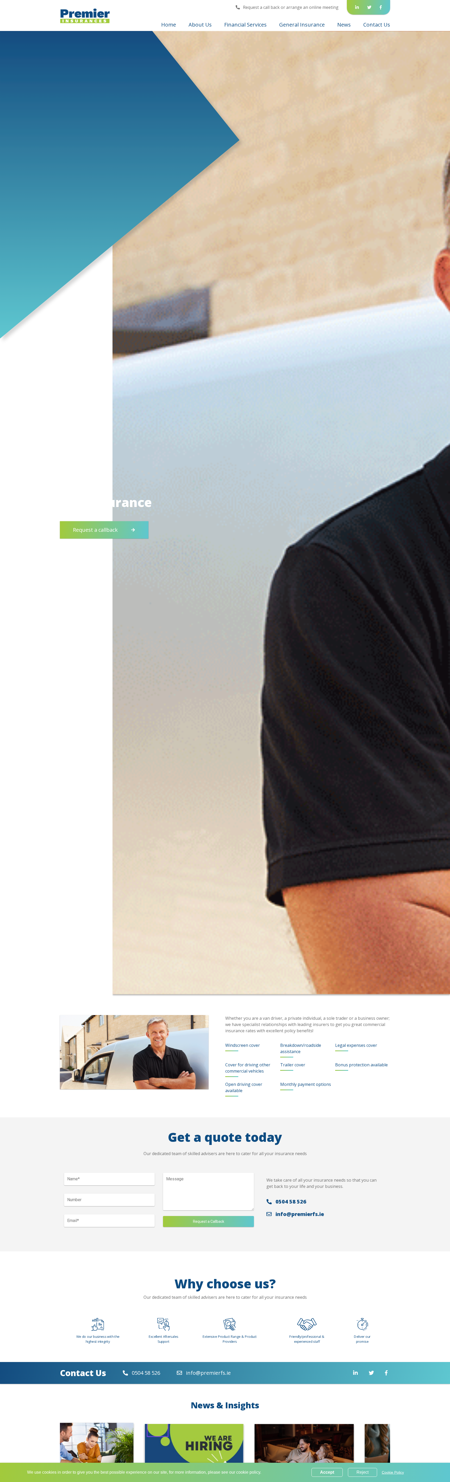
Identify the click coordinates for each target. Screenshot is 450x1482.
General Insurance (302, 24)
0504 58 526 (290, 1201)
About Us (200, 24)
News (344, 24)
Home (168, 24)
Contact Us (376, 24)
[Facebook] (381, 7)
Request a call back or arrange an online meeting (290, 7)
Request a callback (95, 529)
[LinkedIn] (357, 7)
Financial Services (245, 24)
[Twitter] (369, 7)
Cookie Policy (393, 1472)
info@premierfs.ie (299, 1214)
